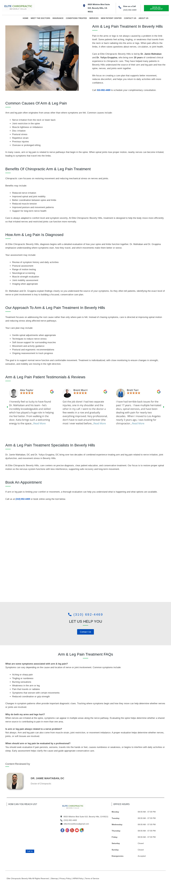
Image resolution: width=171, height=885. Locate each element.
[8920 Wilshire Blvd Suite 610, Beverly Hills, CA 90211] (84, 5)
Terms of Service (92, 878)
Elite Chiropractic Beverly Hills (19, 878)
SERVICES (93, 18)
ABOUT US (143, 18)
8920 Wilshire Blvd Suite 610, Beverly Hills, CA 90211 (99, 8)
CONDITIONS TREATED (76, 18)
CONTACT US (130, 18)
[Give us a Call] (120, 7)
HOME (25, 18)
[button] (7, 407)
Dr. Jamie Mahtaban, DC (47, 778)
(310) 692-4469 (129, 10)
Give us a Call (129, 6)
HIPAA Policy (78, 878)
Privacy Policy (65, 878)
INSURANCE (58, 18)
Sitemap (54, 878)
